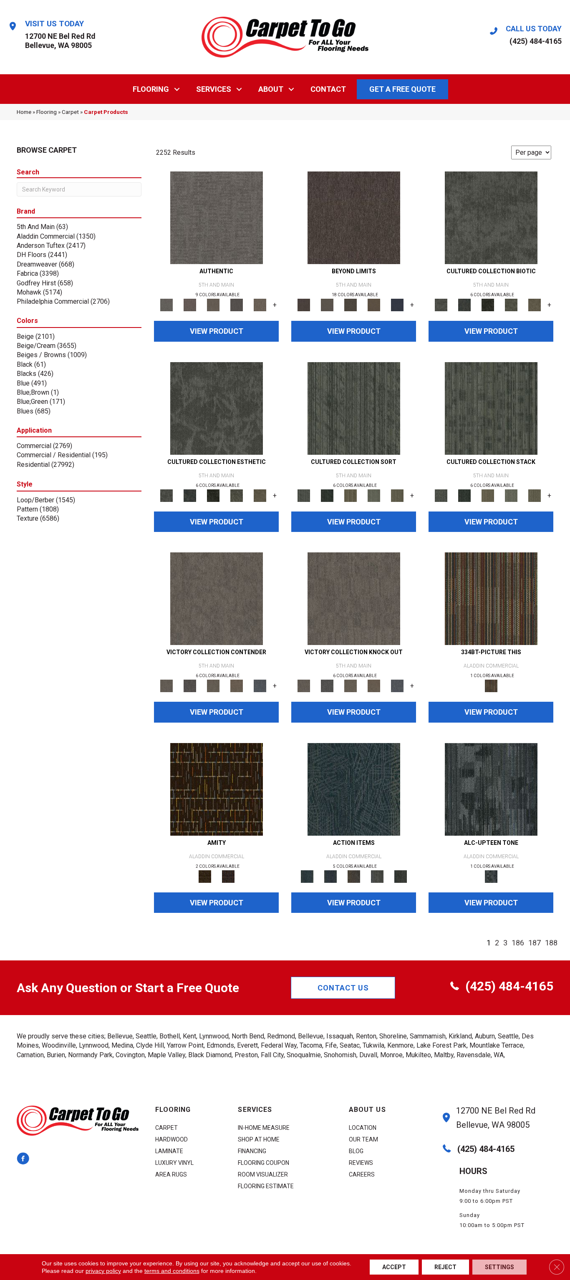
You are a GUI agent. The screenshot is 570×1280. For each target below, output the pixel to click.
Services (213, 89)
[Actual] (216, 217)
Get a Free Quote (402, 89)
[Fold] (350, 495)
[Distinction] (534, 305)
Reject (445, 1267)
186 (518, 942)
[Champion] (189, 686)
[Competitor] (213, 686)
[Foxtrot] (491, 789)
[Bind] (354, 408)
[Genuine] (213, 305)
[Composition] (511, 305)
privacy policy (103, 1270)
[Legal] (236, 305)
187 (534, 942)
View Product (216, 331)
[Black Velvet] (228, 876)
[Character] (464, 305)
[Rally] (236, 686)
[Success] (260, 686)
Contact (328, 89)
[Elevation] (350, 305)
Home (24, 111)
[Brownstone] (353, 876)
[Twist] (397, 495)
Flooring (151, 89)
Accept (394, 1267)
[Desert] (327, 305)
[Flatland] (397, 305)
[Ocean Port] (330, 876)
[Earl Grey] (377, 876)
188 (551, 942)
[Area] (354, 217)
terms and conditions (171, 1270)
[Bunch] (327, 495)
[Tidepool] (354, 789)
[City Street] (400, 876)
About (270, 89)
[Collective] (487, 305)
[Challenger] (216, 598)
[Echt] (189, 305)
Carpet (70, 111)
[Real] (260, 305)
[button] (177, 89)
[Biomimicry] (491, 217)
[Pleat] (373, 495)
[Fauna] (373, 305)
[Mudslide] (491, 598)
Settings (499, 1267)
